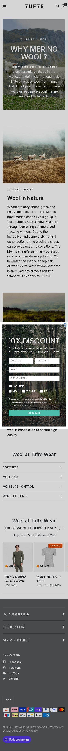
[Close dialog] (65, 325)
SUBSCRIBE (34, 413)
